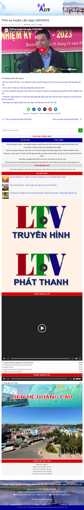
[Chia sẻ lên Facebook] (34, 109)
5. (12, 371)
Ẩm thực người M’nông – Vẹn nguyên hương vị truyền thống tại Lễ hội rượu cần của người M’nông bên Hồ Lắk (42, 144)
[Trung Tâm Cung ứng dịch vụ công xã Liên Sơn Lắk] (42, 8)
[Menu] (3, 7)
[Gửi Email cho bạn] (44, 109)
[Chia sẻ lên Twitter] (39, 109)
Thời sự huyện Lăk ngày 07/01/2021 (18, 119)
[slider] (78, 378)
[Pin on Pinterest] (50, 109)
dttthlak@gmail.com (63, 495)
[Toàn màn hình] (80, 358)
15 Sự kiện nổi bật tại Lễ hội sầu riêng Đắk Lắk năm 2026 (23, 88)
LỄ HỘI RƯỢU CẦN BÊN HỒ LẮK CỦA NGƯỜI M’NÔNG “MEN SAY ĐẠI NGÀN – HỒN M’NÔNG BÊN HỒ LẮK (43, 193)
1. (17, 362)
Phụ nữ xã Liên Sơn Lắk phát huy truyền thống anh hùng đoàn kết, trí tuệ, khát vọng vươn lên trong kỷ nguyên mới (42, 162)
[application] (42, 328)
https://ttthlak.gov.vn (45, 499)
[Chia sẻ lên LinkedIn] (55, 109)
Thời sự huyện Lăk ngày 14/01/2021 (65, 119)
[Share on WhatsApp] (28, 109)
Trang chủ (26, 113)
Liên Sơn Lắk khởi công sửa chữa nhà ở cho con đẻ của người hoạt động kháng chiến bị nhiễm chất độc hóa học (42, 150)
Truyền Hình (34, 113)
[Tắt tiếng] (76, 358)
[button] (42, 328)
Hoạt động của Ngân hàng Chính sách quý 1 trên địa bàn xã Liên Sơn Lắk (29, 102)
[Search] (81, 8)
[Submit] (80, 130)
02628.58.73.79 (29, 495)
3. (7, 367)
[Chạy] (4, 358)
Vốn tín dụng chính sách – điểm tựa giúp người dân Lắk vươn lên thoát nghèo (33, 185)
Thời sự (28, 24)
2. (17, 365)
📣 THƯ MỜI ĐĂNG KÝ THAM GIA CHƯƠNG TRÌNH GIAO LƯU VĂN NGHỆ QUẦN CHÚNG (38, 177)
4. (17, 369)
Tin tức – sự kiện (36, 24)
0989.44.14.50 (42, 495)
